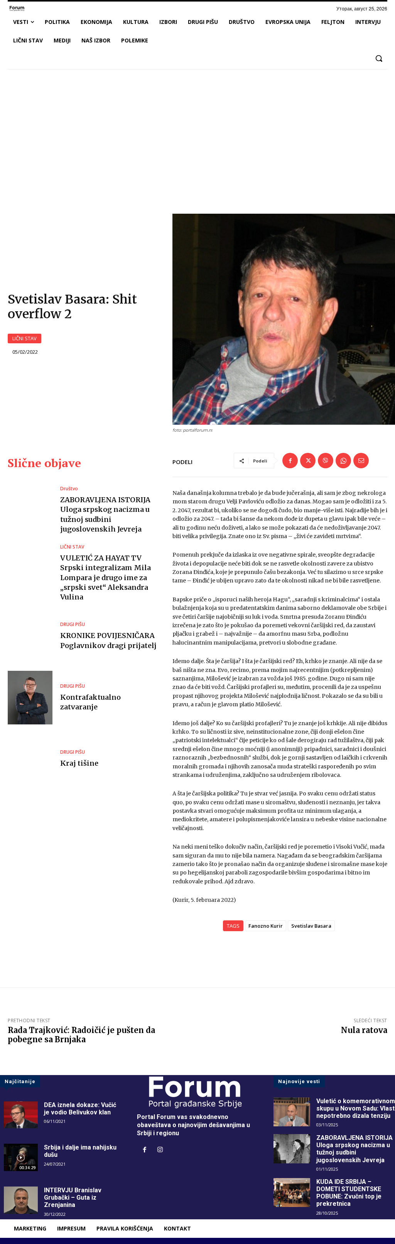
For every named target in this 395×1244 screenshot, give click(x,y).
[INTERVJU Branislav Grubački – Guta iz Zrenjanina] (21, 1200)
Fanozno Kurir (265, 925)
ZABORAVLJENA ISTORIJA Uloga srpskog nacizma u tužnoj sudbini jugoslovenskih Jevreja (354, 1149)
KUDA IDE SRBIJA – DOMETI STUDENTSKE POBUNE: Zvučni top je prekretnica (348, 1193)
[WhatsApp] (343, 460)
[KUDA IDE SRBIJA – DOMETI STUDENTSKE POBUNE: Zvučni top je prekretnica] (291, 1192)
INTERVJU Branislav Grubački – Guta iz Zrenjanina (72, 1198)
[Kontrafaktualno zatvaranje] (30, 697)
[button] (378, 58)
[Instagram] (160, 1150)
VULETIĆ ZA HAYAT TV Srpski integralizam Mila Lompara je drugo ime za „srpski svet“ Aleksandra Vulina (105, 577)
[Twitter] (308, 460)
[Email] (361, 460)
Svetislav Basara (311, 925)
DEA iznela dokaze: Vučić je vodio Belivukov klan (80, 1108)
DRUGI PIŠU (72, 624)
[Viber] (325, 460)
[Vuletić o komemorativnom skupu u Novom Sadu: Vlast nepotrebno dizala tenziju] (291, 1112)
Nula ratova (364, 1030)
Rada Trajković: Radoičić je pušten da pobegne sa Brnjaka (81, 1034)
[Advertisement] (197, 133)
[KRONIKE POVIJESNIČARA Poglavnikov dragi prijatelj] (30, 636)
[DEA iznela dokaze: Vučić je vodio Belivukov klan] (21, 1115)
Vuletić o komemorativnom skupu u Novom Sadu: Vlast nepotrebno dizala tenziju (355, 1108)
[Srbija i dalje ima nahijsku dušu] (21, 1157)
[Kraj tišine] (30, 759)
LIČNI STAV (24, 338)
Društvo (69, 488)
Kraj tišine (79, 763)
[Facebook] (290, 460)
